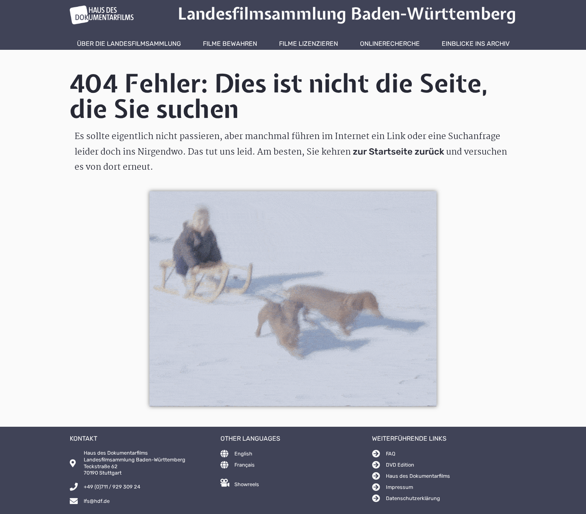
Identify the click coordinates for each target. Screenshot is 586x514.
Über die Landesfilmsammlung (129, 43)
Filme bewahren (230, 43)
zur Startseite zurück (398, 151)
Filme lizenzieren (308, 43)
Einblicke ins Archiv (475, 43)
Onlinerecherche (390, 43)
